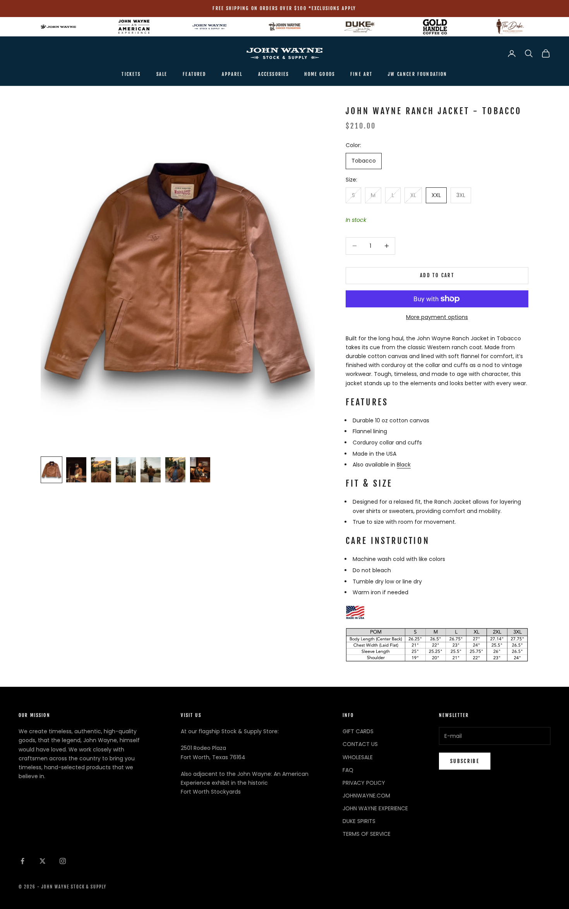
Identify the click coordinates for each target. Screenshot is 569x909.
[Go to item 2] (76, 469)
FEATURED (194, 74)
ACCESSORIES (273, 74)
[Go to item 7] (200, 469)
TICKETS (131, 74)
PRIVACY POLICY (364, 783)
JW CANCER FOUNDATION (417, 74)
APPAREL (232, 74)
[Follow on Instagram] (63, 861)
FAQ (348, 770)
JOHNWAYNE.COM (366, 795)
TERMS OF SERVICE (367, 834)
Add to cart (437, 275)
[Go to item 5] (150, 469)
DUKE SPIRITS (359, 821)
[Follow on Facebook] (22, 861)
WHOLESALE (358, 757)
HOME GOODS (319, 74)
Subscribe (464, 761)
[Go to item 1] (51, 469)
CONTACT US (360, 744)
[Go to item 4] (126, 469)
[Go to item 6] (175, 469)
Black (404, 464)
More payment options (437, 317)
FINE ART (361, 74)
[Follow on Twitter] (42, 861)
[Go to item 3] (101, 469)
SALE (162, 74)
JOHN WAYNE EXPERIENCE (375, 808)
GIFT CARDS (358, 731)
